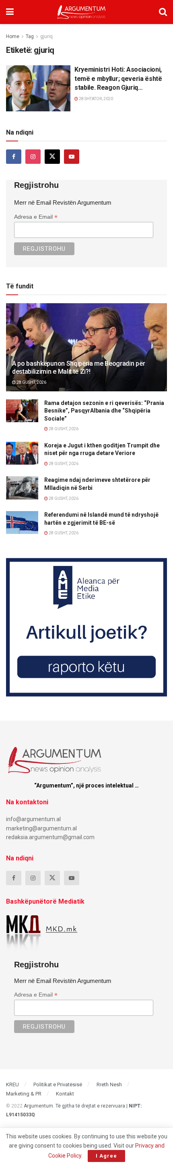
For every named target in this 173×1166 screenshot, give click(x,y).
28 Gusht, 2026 (31, 382)
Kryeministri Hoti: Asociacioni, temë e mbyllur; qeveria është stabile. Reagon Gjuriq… (118, 78)
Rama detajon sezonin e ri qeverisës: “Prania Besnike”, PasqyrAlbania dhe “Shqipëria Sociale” (104, 411)
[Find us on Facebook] (13, 156)
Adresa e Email (36, 217)
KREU (12, 1084)
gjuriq (46, 36)
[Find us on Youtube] (71, 156)
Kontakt (65, 1094)
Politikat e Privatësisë (57, 1084)
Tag (30, 36)
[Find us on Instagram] (33, 156)
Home (12, 36)
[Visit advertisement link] (86, 627)
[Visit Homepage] (81, 12)
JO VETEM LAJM (28, 72)
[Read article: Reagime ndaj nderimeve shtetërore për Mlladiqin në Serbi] (22, 487)
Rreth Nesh (109, 1084)
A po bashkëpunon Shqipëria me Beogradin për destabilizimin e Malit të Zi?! (78, 368)
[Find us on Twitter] (52, 156)
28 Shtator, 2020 (95, 99)
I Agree (106, 1156)
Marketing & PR (23, 1094)
